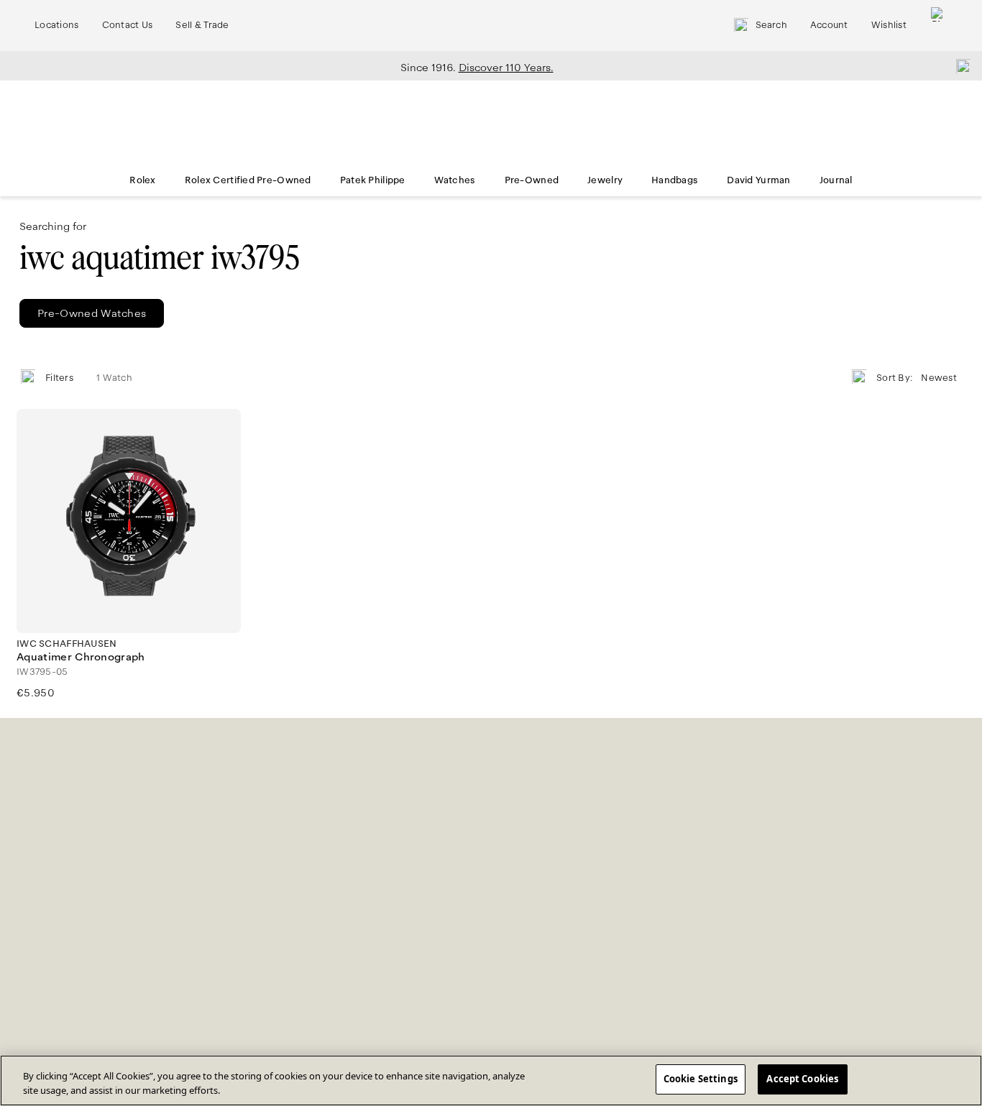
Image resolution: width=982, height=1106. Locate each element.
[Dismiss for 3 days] (959, 65)
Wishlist (889, 25)
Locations (57, 25)
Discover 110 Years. (506, 67)
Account (829, 25)
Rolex (142, 180)
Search (771, 25)
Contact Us (127, 25)
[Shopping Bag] (938, 25)
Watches (455, 180)
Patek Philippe (372, 180)
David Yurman (758, 180)
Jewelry (605, 180)
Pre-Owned (532, 180)
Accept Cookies (802, 1078)
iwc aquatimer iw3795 (159, 257)
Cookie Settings (701, 1078)
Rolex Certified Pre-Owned (248, 180)
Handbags (674, 180)
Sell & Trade (202, 25)
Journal (836, 180)
